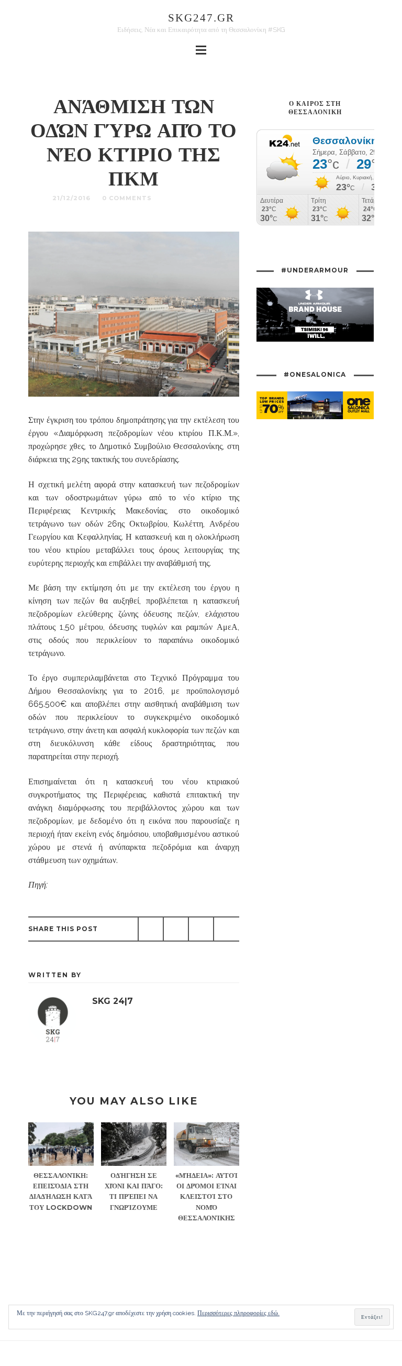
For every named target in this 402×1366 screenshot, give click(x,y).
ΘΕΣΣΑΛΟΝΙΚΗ (189, 198)
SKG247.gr (201, 18)
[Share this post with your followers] (176, 929)
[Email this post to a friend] (226, 929)
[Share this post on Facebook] (151, 929)
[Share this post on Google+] (201, 929)
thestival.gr (68, 885)
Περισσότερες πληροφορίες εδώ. (238, 1313)
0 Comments (127, 198)
